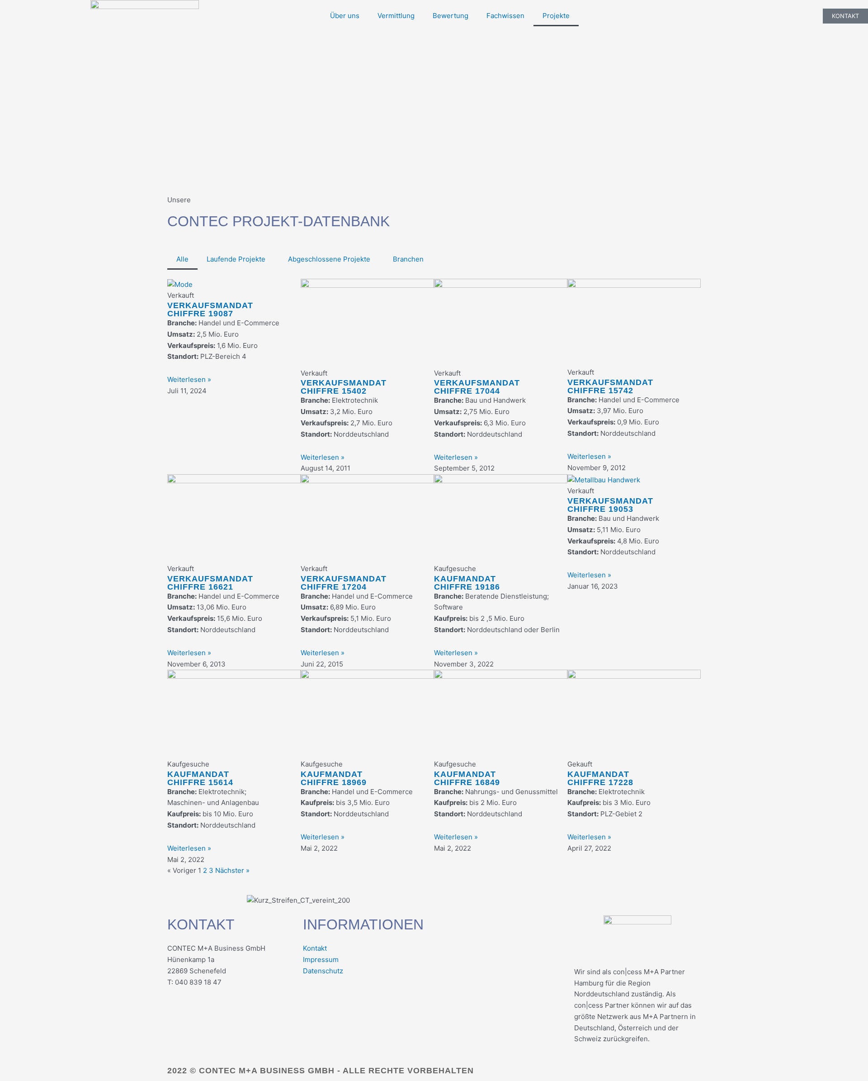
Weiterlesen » (189, 380)
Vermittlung (396, 15)
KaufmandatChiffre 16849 (467, 778)
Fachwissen (505, 15)
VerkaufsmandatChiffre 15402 (344, 387)
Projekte (556, 15)
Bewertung (450, 15)
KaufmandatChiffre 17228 (600, 778)
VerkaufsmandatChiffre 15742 (610, 386)
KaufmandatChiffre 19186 (467, 582)
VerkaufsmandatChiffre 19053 (610, 505)
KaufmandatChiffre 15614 (200, 778)
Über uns (344, 15)
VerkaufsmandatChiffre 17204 (344, 582)
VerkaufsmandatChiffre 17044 (477, 387)
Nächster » (232, 871)
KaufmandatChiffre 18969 (334, 778)
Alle (182, 259)
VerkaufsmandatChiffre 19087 (210, 309)
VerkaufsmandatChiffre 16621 (210, 582)
